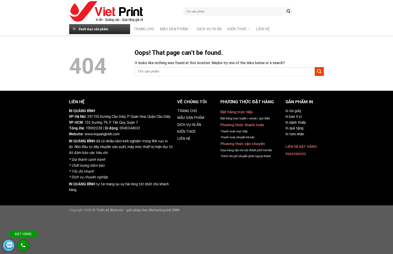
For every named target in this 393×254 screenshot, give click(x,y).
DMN (175, 210)
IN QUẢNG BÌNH (82, 141)
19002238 (94, 128)
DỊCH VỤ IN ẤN (209, 29)
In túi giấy (293, 111)
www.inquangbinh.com (102, 134)
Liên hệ (263, 29)
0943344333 (130, 128)
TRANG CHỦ (144, 29)
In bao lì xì (293, 116)
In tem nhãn (294, 134)
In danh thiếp (295, 122)
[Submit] (288, 11)
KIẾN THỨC (237, 29)
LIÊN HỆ (183, 138)
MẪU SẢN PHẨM (174, 29)
